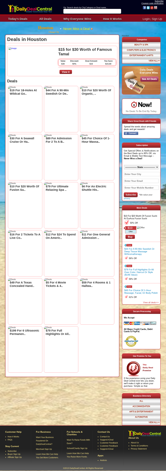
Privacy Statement (139, 449)
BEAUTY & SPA (141, 45)
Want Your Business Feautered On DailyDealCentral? (45, 440)
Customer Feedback (109, 443)
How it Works (13, 437)
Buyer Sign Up (14, 454)
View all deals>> (151, 302)
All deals (45, 19)
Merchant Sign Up (44, 449)
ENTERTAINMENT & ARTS (141, 55)
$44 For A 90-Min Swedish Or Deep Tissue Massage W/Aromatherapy (139, 251)
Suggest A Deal (106, 440)
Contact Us (105, 437)
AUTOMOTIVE (141, 417)
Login (146, 19)
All (141, 401)
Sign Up (157, 19)
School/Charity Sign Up (77, 448)
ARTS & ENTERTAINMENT (141, 411)
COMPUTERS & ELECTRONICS (141, 50)
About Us (135, 443)
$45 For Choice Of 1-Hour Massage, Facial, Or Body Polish (141, 291)
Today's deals (17, 19)
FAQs (10, 440)
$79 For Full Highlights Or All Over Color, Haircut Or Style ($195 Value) (139, 272)
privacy (127, 198)
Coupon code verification (153, 3)
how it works (112, 19)
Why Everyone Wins (77, 19)
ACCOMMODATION (141, 406)
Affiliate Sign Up (15, 457)
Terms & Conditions (139, 446)
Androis (103, 460)
